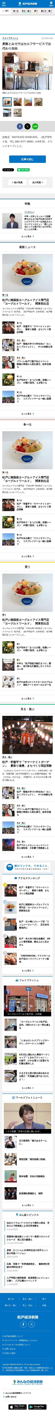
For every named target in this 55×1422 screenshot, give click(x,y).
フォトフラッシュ (10, 38)
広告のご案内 (9, 1353)
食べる (16, 11)
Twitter (31, 1324)
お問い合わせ (9, 1349)
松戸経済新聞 (27, 4)
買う (36, 11)
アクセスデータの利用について (17, 1344)
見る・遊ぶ (26, 11)
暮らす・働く (46, 11)
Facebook (23, 1324)
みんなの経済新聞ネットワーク (27, 1382)
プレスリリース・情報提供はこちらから (20, 1340)
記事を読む (27, 159)
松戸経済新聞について (13, 1336)
